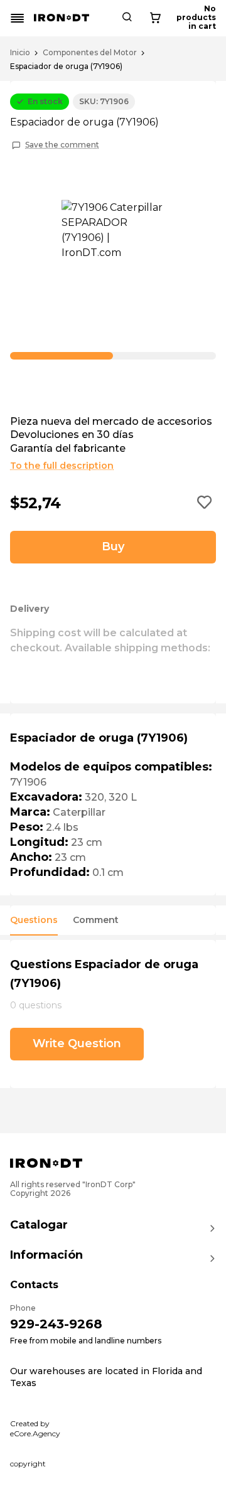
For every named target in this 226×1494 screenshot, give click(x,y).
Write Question (77, 1043)
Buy (113, 546)
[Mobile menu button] (17, 18)
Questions (34, 920)
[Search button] (126, 18)
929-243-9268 (56, 1323)
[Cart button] (155, 18)
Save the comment (62, 145)
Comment (96, 920)
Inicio (20, 52)
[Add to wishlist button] (205, 503)
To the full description (62, 466)
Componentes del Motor (90, 52)
